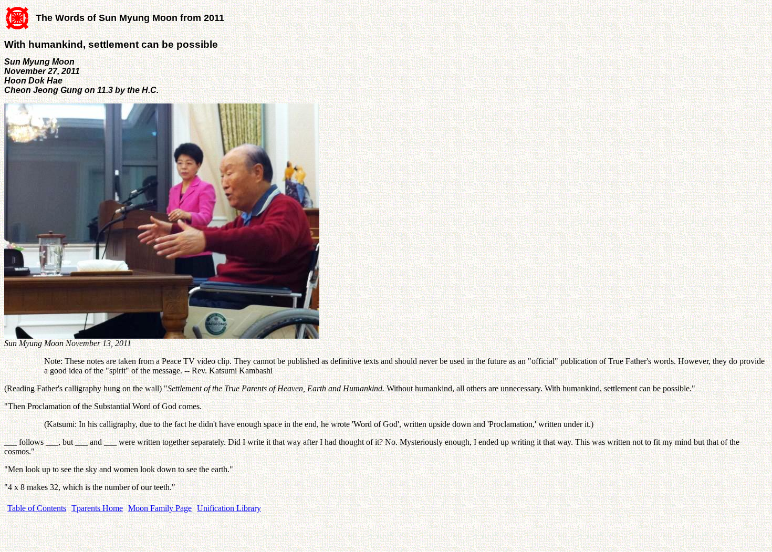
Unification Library (229, 508)
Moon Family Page (160, 508)
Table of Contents (36, 508)
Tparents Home (97, 508)
